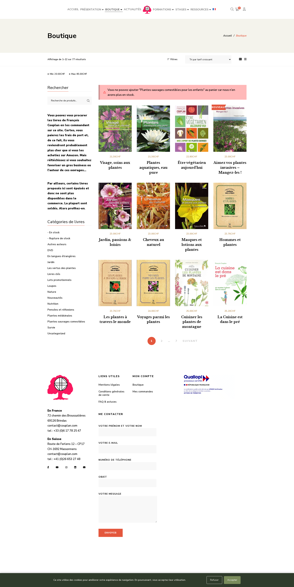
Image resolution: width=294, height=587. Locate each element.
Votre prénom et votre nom (120, 426)
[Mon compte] (245, 9)
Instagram (66, 467)
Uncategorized (56, 333)
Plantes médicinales (59, 315)
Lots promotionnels (59, 280)
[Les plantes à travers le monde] (115, 283)
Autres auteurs (56, 244)
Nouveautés (54, 298)
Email (84, 467)
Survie (51, 327)
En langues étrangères (61, 256)
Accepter (232, 580)
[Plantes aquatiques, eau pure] (153, 128)
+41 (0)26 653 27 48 (67, 459)
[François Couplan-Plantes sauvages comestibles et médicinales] (147, 9)
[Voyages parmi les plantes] (153, 283)
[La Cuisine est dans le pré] (230, 283)
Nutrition (52, 303)
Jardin (50, 262)
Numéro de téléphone (115, 460)
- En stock (53, 232)
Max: (79, 74)
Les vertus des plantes (61, 268)
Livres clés (53, 274)
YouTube (57, 467)
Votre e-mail (108, 443)
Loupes (51, 286)
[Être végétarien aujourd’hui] (191, 128)
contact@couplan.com (62, 426)
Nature (51, 292)
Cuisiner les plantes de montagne (191, 322)
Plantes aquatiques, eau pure (153, 168)
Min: (57, 74)
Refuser (214, 580)
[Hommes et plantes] (230, 206)
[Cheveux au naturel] (153, 206)
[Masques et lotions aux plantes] (191, 206)
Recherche (88, 101)
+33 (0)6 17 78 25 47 (67, 431)
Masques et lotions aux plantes (192, 245)
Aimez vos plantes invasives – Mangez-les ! (230, 168)
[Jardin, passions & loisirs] (115, 206)
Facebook (48, 467)
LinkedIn (75, 467)
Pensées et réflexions (60, 309)
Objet (103, 476)
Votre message (110, 493)
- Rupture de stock (58, 238)
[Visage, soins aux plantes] (115, 128)
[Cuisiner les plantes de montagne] (191, 283)
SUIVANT (190, 341)
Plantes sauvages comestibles (66, 321)
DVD (50, 250)
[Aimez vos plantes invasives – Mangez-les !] (230, 128)
